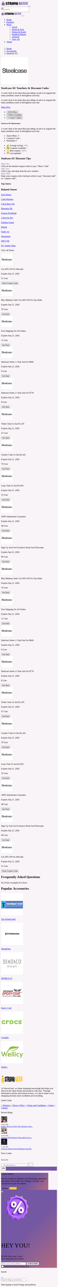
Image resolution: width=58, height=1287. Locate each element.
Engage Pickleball (8, 213)
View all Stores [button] (7, 250)
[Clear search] (28, 1280)
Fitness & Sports (19, 32)
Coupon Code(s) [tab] (15, 118)
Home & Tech (18, 29)
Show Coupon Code (10, 283)
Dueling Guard (7, 222)
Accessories (11, 51)
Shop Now (5, 107)
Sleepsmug (5, 236)
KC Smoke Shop (8, 245)
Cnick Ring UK (8, 204)
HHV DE (5, 241)
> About (50, 1105)
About (9, 42)
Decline (5, 1188)
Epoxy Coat (6, 1008)
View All (16, 39)
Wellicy (4, 1067)
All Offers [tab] (12, 112)
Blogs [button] (8, 24)
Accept (13, 1188)
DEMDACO (6, 978)
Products (10, 22)
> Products (5, 1105)
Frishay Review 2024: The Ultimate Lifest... (17, 1126)
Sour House (6, 195)
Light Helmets (7, 199)
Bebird (4, 227)
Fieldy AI (5, 232)
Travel (14, 27)
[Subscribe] (30, 1165)
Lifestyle (15, 37)
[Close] (23, 15)
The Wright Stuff (8, 919)
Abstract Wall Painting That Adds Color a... (16, 1138)
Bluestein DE (7, 208)
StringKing (6, 949)
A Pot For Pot (7, 218)
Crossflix (5, 1037)
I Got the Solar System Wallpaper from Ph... (16, 1149)
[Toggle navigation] (30, 6)
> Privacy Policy (18, 1105)
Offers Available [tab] (14, 115)
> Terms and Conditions (35, 1105)
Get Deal (5, 314)
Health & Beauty (19, 34)
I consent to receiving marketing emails (16, 1267)
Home (9, 20)
